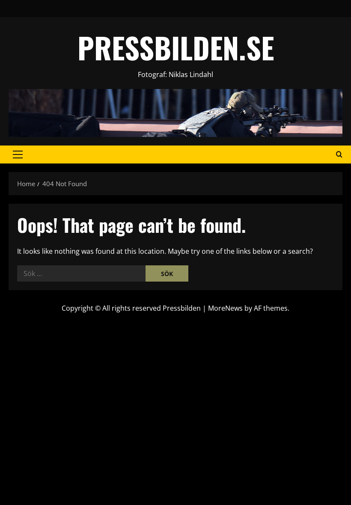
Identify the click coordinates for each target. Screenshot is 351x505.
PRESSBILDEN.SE (175, 47)
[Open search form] (339, 154)
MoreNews (225, 308)
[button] (18, 154)
